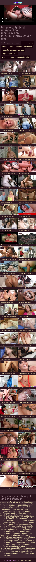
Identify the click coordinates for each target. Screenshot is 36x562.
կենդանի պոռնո (7, 550)
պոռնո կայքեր (15, 506)
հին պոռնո (13, 504)
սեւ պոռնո (10, 519)
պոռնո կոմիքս (16, 513)
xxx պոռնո (20, 542)
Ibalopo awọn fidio (17, 508)
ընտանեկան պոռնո (19, 541)
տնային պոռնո (27, 546)
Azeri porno (27, 550)
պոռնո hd (10, 531)
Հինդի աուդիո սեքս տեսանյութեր (15, 57)
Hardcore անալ (28, 43)
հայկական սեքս (6, 511)
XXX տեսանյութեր (13, 546)
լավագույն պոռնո (20, 520)
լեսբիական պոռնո (17, 517)
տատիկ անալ (23, 553)
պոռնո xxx (4, 524)
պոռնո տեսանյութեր (8, 537)
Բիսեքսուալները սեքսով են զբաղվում (17, 46)
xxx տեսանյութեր (18, 2)
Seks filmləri (18, 550)
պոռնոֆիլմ (4, 506)
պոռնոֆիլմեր (5, 541)
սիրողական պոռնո (25, 504)
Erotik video (10, 526)
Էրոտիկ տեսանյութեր (19, 509)
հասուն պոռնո (29, 548)
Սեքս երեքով (7, 54)
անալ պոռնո (11, 542)
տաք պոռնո (5, 508)
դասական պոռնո (7, 552)
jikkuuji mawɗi (11, 528)
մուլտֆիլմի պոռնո (24, 528)
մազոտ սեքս (22, 537)
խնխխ (16, 502)
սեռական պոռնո (7, 530)
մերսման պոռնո (6, 515)
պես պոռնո (27, 513)
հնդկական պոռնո (21, 530)
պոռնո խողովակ (21, 531)
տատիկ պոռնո (6, 502)
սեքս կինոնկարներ (13, 533)
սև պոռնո (28, 515)
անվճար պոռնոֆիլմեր (22, 535)
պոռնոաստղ (5, 513)
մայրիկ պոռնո (21, 526)
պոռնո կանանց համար (24, 519)
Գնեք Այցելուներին (25, 560)
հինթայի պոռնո (6, 520)
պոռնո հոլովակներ (26, 502)
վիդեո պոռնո (18, 515)
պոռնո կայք (5, 517)
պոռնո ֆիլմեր (17, 548)
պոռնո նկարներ (15, 524)
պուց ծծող (4, 504)
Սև (15, 54)
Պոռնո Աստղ (27, 533)
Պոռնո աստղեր (6, 535)
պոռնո (27, 542)
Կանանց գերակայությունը (13, 50)
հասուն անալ (5, 548)
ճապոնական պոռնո (21, 511)
